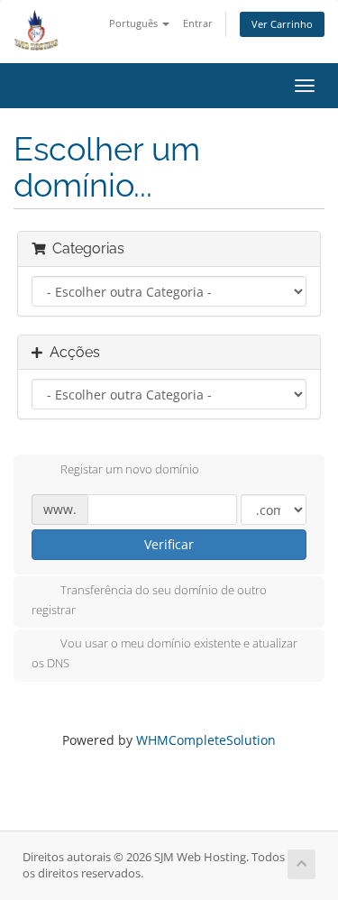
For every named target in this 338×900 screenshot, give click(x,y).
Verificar (169, 544)
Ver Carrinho (282, 24)
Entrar (198, 23)
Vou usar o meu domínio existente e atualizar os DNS (164, 654)
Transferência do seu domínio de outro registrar (149, 600)
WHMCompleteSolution (206, 739)
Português (134, 23)
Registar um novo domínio (129, 469)
